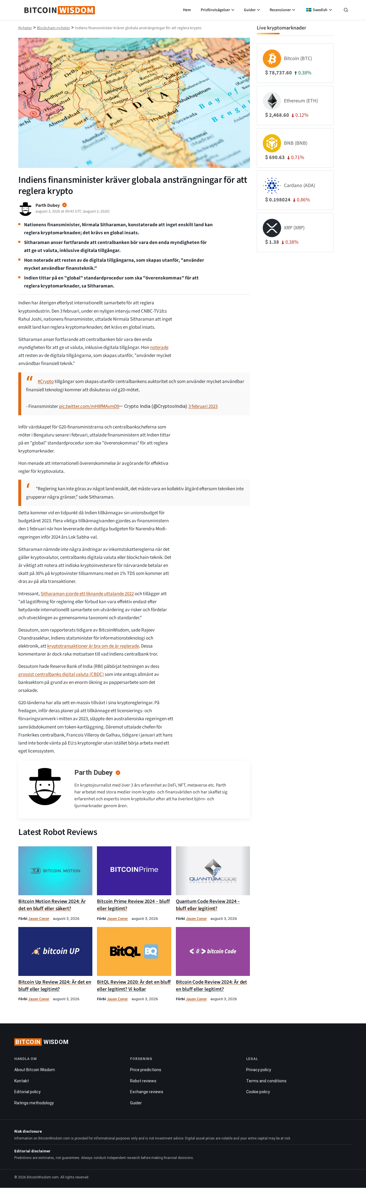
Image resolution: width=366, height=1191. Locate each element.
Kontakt (21, 1081)
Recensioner (280, 10)
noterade (159, 347)
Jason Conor (38, 918)
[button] (345, 10)
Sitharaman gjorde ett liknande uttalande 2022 (87, 593)
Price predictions (145, 1069)
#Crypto (46, 381)
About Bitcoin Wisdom (34, 1069)
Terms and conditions (266, 1081)
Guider (250, 10)
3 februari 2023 (203, 406)
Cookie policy (258, 1091)
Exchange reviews (146, 1091)
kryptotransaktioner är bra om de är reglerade (93, 646)
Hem (187, 10)
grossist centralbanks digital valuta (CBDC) (61, 674)
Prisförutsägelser (215, 10)
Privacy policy (258, 1069)
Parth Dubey (93, 773)
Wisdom (42, 1042)
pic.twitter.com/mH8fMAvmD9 (89, 406)
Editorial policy (27, 1091)
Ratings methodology (34, 1103)
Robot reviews (143, 1081)
